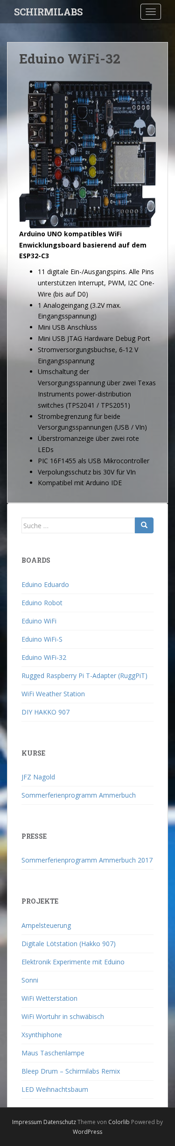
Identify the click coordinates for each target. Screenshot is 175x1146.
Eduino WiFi (38, 620)
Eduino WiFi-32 (43, 657)
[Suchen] (144, 525)
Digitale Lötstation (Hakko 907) (68, 943)
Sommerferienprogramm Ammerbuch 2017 (87, 860)
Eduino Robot (42, 602)
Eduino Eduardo (45, 584)
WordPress (87, 1132)
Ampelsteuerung (46, 925)
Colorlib (119, 1122)
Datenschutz (59, 1122)
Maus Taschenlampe (52, 1052)
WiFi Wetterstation (49, 998)
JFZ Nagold (38, 776)
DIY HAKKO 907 (45, 711)
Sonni (29, 980)
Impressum (27, 1122)
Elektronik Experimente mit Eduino (73, 961)
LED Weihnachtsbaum (54, 1089)
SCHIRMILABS (48, 12)
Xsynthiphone (41, 1034)
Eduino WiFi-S (42, 639)
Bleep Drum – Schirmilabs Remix (70, 1071)
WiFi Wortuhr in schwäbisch (62, 1016)
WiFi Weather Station (53, 693)
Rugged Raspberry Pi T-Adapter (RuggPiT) (84, 675)
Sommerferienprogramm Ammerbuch (78, 795)
